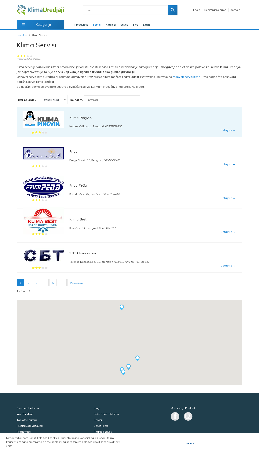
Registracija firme (215, 10)
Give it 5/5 (31, 56)
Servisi (97, 24)
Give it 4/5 (28, 56)
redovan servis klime (186, 77)
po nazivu (76, 100)
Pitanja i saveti (103, 431)
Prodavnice (81, 24)
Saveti (124, 24)
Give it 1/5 (18, 56)
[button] (123, 372)
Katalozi (111, 24)
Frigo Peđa (78, 185)
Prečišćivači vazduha (30, 425)
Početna (22, 35)
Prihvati (191, 443)
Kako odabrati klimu (106, 414)
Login (196, 10)
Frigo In (75, 151)
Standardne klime (28, 408)
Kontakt (235, 10)
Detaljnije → (228, 130)
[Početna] (40, 10)
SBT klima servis (82, 253)
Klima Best (77, 219)
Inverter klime (25, 414)
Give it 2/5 (21, 56)
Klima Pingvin (80, 118)
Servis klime (101, 425)
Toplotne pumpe (27, 420)
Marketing (177, 408)
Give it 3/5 (24, 56)
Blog (135, 24)
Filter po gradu (26, 100)
